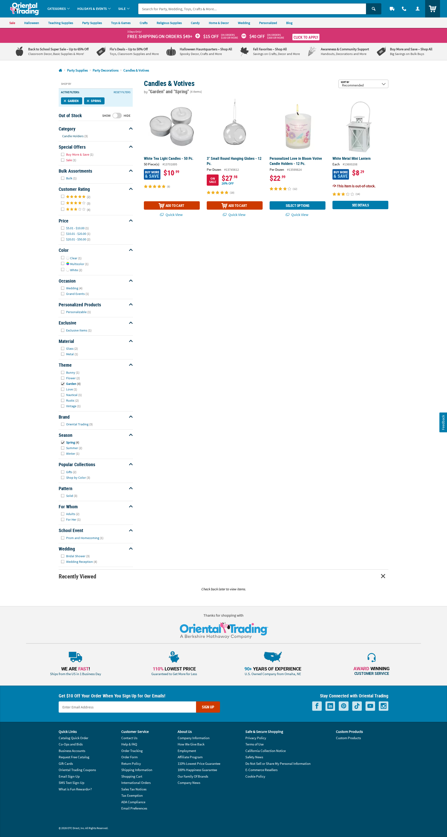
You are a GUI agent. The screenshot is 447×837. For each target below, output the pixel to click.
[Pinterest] (344, 706)
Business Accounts (72, 750)
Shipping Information (136, 770)
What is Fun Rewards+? (75, 789)
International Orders (136, 782)
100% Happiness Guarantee (197, 770)
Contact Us (129, 738)
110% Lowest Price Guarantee (199, 763)
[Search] (373, 8)
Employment (187, 750)
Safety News (254, 757)
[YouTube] (370, 706)
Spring (96, 101)
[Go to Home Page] (60, 70)
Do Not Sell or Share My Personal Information (278, 763)
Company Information (194, 738)
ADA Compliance (133, 802)
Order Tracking (132, 750)
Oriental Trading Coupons (77, 770)
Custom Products (348, 738)
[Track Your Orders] (392, 8)
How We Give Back (191, 744)
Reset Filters (122, 92)
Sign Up (208, 707)
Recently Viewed (77, 576)
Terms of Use (254, 744)
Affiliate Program (190, 757)
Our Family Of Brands (193, 776)
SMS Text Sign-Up (71, 782)
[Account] (417, 8)
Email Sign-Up (69, 776)
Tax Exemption (132, 795)
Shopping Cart (131, 776)
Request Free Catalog (74, 757)
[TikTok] (357, 706)
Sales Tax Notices (133, 789)
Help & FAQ (129, 744)
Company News (189, 782)
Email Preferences (134, 808)
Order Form (129, 757)
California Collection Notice (265, 750)
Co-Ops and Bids (71, 744)
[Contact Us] (404, 8)
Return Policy (131, 763)
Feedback (443, 422)
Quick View (174, 214)
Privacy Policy (255, 738)
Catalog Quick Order (73, 738)
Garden (73, 101)
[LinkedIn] (330, 706)
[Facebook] (317, 706)
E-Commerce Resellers (261, 770)
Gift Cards (66, 763)
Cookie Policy (255, 776)
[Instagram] (383, 706)
